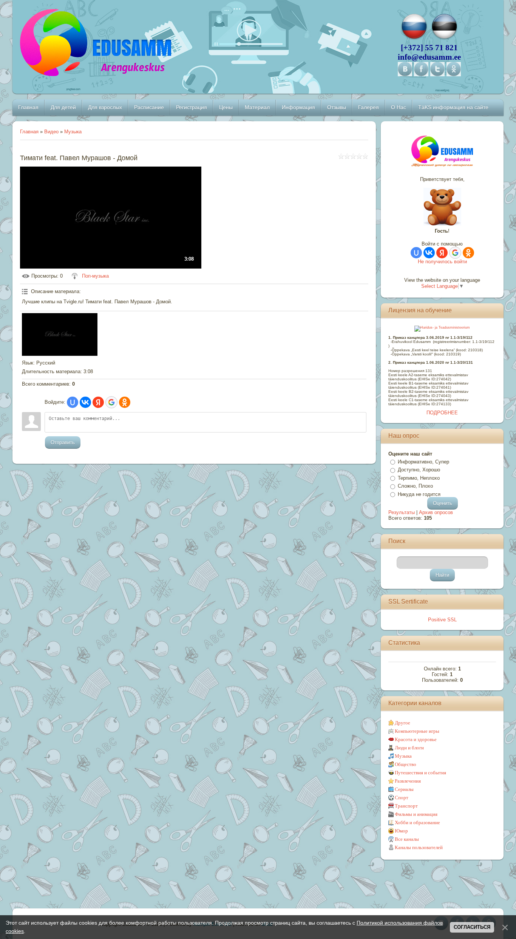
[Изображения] (59, 334)
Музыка (73, 131)
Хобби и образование (417, 822)
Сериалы (404, 789)
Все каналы (407, 839)
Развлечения (408, 781)
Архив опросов (436, 512)
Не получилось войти (442, 261)
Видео (51, 131)
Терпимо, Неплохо (419, 478)
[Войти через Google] (111, 402)
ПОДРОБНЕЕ (442, 412)
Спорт (401, 797)
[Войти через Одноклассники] (124, 402)
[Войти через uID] (72, 402)
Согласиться (472, 927)
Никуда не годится (419, 494)
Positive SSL (442, 619)
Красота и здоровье (416, 739)
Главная (29, 131)
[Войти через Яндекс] (98, 402)
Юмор (401, 831)
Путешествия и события (420, 772)
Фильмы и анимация (416, 814)
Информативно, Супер (423, 462)
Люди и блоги (409, 748)
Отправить (63, 442)
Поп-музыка (95, 276)
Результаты (401, 512)
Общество (405, 764)
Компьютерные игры (417, 731)
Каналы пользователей (419, 847)
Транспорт (406, 806)
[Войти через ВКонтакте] (85, 402)
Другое (402, 723)
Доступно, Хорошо (419, 470)
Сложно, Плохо (415, 486)
